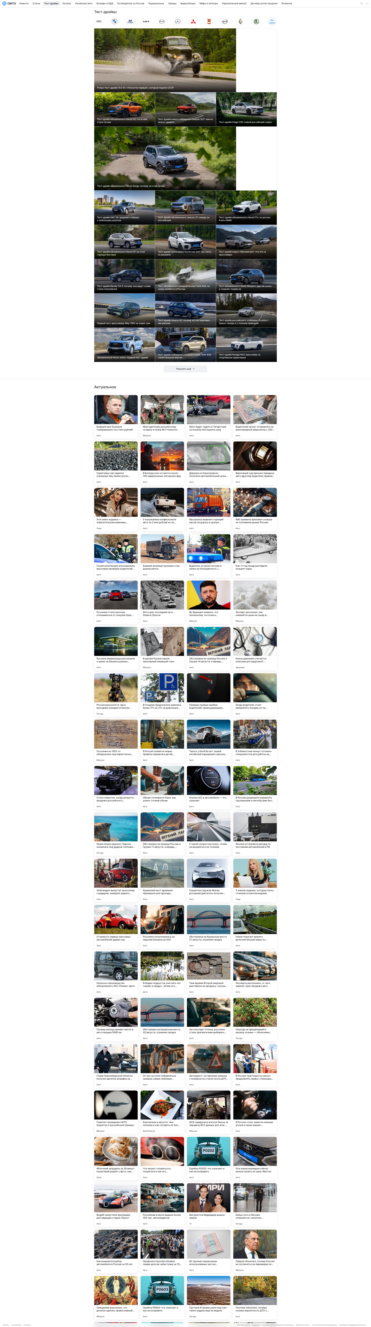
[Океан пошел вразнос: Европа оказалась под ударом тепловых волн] (116, 834)
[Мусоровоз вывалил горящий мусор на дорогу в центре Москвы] (208, 509)
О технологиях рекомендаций (324, 1325)
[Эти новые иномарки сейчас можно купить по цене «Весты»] (255, 1158)
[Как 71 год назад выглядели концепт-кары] (255, 556)
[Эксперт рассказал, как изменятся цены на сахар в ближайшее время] (255, 602)
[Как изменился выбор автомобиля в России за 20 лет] (116, 1251)
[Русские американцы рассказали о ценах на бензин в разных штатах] (116, 648)
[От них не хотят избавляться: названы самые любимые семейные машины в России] (162, 1066)
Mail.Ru (6, 1325)
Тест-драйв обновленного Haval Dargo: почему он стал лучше (131, 186)
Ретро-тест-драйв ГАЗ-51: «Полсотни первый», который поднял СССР (135, 87)
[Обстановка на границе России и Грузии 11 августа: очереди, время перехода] (162, 834)
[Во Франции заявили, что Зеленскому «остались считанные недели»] (208, 602)
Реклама (27, 1325)
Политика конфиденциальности (352, 1325)
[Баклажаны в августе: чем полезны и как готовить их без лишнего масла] (162, 1112)
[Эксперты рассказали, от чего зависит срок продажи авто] (255, 973)
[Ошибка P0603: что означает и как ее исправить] (162, 1297)
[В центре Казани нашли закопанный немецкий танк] (162, 648)
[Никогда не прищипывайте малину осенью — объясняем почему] (255, 1019)
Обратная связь (302, 1325)
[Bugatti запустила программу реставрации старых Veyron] (116, 1205)
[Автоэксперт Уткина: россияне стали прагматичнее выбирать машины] (208, 1019)
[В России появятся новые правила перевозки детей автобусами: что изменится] (162, 741)
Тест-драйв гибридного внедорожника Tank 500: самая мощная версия (184, 356)
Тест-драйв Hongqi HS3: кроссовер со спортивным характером (239, 356)
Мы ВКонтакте (243, 1325)
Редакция (256, 1325)
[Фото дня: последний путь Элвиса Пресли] (162, 602)
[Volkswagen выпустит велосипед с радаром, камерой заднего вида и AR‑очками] (116, 880)
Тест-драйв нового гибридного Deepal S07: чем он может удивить (185, 120)
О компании (16, 1325)
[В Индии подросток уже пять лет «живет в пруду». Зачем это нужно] (162, 973)
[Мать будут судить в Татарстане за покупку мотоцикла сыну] (208, 417)
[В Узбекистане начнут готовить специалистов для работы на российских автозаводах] (255, 741)
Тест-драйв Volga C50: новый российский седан (245, 122)
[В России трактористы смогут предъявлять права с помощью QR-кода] (255, 1066)
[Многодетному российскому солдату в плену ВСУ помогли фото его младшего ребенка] (162, 417)
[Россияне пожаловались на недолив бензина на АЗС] (162, 927)
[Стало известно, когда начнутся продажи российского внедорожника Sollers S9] (116, 787)
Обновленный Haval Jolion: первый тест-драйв (122, 357)
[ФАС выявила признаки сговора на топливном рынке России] (255, 509)
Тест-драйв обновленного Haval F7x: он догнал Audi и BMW (244, 219)
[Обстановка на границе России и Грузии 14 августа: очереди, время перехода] (208, 648)
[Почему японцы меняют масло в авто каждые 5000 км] (116, 1019)
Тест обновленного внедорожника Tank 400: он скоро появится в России (184, 287)
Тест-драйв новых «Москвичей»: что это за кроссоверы (242, 253)
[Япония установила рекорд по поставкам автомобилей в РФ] (255, 834)
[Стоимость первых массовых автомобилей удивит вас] (116, 927)
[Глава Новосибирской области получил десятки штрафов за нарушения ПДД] (116, 1066)
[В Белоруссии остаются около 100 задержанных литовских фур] (162, 463)
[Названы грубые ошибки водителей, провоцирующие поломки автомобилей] (208, 695)
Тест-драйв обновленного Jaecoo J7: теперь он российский (183, 219)
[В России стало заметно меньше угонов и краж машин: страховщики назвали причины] (255, 1112)
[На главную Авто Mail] (11, 3)
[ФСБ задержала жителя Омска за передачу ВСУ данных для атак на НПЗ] (208, 1112)
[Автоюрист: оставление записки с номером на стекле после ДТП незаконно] (208, 1066)
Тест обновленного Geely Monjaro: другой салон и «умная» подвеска (245, 287)
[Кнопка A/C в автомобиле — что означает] (208, 787)
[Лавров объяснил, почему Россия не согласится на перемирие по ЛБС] (255, 1251)
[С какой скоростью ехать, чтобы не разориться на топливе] (208, 834)
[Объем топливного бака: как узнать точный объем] (162, 787)
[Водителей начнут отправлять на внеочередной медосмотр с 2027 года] (255, 417)
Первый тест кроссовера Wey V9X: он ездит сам (123, 323)
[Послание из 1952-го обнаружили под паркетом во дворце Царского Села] (116, 741)
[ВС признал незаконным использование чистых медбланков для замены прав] (208, 1251)
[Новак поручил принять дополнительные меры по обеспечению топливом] (255, 927)
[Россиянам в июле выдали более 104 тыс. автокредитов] (162, 1205)
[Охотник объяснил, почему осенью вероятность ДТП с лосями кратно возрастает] (255, 1297)
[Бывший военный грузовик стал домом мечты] (162, 556)
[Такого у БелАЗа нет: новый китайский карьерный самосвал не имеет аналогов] (208, 741)
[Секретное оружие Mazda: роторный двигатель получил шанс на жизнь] (208, 880)
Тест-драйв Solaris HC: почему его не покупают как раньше (184, 322)
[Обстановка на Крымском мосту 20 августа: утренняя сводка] (162, 1019)
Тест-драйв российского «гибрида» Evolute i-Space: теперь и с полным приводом (244, 322)
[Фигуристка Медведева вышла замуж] (208, 1205)
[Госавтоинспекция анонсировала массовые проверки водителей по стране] (116, 556)
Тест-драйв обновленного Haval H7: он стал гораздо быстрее (121, 253)
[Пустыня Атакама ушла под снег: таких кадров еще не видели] (208, 1297)
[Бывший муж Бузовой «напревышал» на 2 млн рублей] (116, 417)
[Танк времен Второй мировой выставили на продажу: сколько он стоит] (208, 973)
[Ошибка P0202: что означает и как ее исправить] (208, 1158)
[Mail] (4, 3)
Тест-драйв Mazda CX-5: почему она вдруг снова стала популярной (124, 287)
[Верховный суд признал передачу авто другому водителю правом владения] (255, 463)
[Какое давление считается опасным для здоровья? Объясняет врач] (255, 648)
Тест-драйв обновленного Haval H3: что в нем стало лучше (122, 120)
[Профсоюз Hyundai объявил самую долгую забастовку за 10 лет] (162, 1251)
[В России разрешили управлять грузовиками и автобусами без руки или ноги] (255, 787)
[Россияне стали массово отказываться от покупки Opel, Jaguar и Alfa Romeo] (116, 602)
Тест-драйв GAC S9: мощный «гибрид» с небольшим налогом (118, 219)
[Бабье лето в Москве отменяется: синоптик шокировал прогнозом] (255, 1205)
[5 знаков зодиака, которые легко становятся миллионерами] (255, 880)
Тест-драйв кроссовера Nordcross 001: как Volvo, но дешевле (185, 253)
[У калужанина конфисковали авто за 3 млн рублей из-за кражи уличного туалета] (162, 509)
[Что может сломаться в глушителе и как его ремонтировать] (162, 1158)
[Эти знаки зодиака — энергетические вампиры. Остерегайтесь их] (116, 509)
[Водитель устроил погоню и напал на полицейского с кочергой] (208, 556)
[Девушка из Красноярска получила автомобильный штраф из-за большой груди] (208, 463)
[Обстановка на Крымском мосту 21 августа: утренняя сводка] (208, 927)
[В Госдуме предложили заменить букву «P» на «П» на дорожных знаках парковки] (162, 695)
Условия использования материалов (277, 1325)
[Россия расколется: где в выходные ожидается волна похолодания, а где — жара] (116, 695)
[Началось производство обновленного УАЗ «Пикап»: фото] (116, 973)
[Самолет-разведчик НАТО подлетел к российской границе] (116, 1112)
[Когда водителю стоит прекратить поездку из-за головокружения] (255, 695)
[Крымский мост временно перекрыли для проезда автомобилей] (162, 880)
